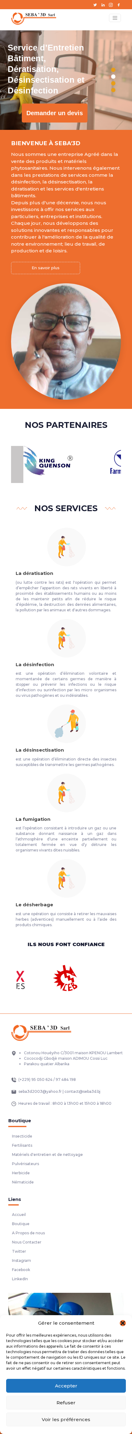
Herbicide (21, 1173)
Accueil (19, 1214)
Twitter (19, 1251)
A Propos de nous (28, 1233)
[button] (123, 1323)
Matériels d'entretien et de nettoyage (47, 1154)
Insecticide (22, 1136)
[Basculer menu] (115, 18)
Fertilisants (22, 1145)
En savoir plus (46, 267)
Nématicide (23, 1182)
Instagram (21, 1260)
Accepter (66, 1386)
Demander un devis (54, 113)
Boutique (20, 1223)
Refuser (66, 1403)
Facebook (21, 1269)
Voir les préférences (66, 1419)
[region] (66, 80)
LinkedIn (20, 1279)
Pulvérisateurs (25, 1163)
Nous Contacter (26, 1242)
